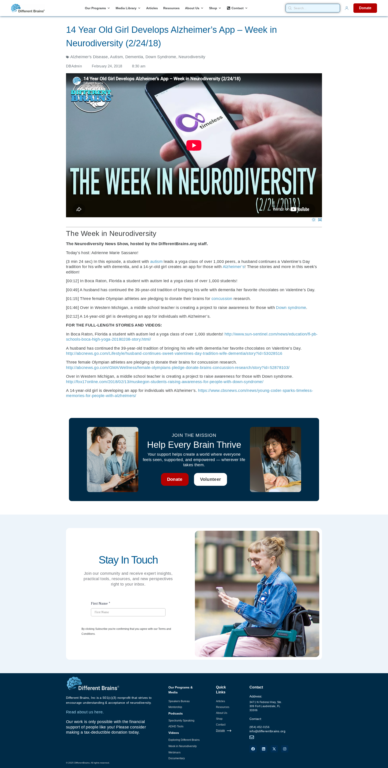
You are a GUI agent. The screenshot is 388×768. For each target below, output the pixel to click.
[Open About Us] (202, 8)
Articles (220, 701)
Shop (219, 718)
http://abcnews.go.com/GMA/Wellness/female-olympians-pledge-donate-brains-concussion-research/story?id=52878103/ (177, 367)
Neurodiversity (192, 57)
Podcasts (175, 713)
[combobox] (313, 8)
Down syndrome (291, 307)
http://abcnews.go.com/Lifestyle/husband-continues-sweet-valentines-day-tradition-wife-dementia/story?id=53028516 (174, 353)
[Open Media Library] (139, 8)
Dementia (134, 57)
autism (156, 261)
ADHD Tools (175, 726)
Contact (220, 724)
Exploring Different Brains (184, 739)
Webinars (174, 752)
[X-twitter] (274, 748)
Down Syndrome (161, 57)
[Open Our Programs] (108, 8)
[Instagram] (284, 748)
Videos (173, 733)
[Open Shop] (219, 8)
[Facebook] (253, 748)
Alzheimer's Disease (89, 57)
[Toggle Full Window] (320, 220)
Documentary (176, 758)
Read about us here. (85, 712)
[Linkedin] (263, 748)
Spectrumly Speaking (181, 720)
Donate (220, 730)
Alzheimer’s (234, 266)
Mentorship (175, 707)
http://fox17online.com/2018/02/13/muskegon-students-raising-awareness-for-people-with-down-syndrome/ (164, 382)
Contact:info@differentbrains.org (267, 725)
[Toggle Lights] (314, 220)
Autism (116, 57)
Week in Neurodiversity (182, 746)
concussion (222, 298)
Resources (222, 707)
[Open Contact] (246, 8)
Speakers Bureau (179, 701)
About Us (221, 713)
